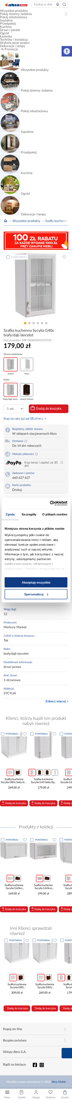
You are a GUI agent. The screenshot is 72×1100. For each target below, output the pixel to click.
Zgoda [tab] (10, 514)
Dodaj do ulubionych (64, 257)
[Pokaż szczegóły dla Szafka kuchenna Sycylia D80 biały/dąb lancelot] (17, 950)
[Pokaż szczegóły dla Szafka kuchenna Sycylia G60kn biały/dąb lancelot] (14, 851)
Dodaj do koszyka (48, 408)
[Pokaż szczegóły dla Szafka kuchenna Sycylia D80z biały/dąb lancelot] (14, 745)
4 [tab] (38, 323)
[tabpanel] (36, 286)
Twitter (41, 1065)
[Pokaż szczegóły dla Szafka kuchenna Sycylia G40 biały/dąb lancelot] (43, 745)
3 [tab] (33, 323)
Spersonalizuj (33, 594)
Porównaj (19, 257)
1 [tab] (25, 323)
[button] (67, 51)
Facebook (34, 1065)
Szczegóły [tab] (29, 514)
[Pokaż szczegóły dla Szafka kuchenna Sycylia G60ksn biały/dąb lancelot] (43, 851)
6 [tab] (46, 323)
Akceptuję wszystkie (36, 582)
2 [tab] (29, 323)
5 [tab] (42, 323)
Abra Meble (59, 1082)
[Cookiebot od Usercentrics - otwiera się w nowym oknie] (50, 503)
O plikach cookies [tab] (54, 514)
